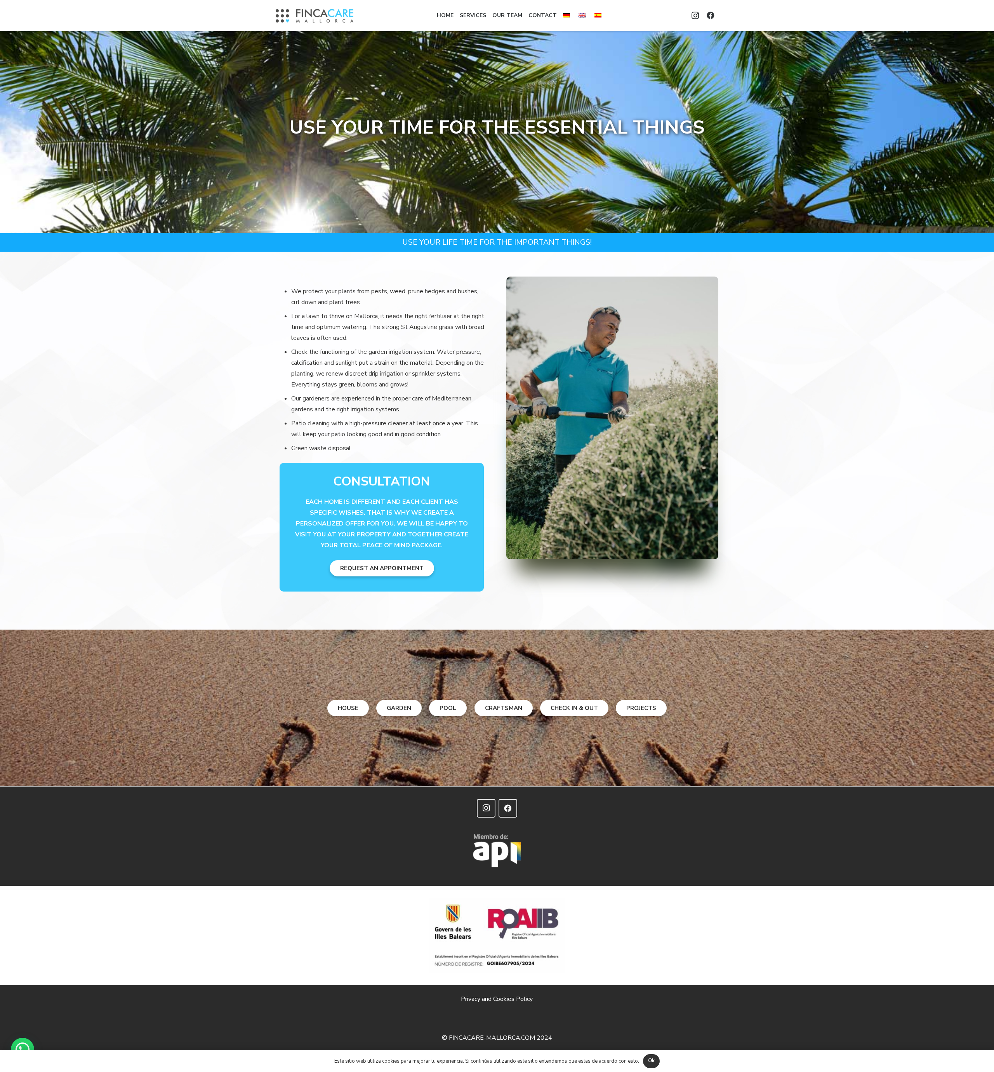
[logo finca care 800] (314, 16)
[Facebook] (710, 15)
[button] (22, 1049)
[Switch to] (567, 15)
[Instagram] (695, 15)
